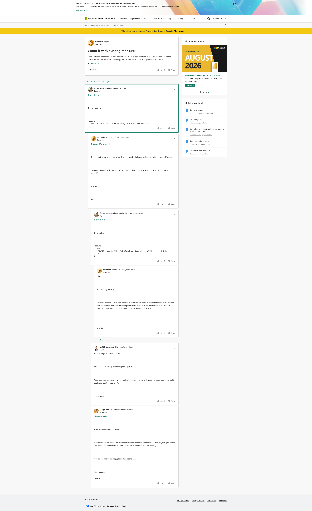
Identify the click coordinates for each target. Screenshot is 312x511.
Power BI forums (111, 25)
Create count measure (199, 141)
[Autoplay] (201, 92)
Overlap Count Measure (200, 150)
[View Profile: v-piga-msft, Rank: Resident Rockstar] (96, 411)
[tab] (203, 92)
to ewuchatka (138, 213)
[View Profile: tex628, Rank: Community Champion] (96, 348)
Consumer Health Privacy (116, 506)
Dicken (204, 123)
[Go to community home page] (100, 18)
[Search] (208, 18)
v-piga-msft (104, 409)
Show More (94, 63)
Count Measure (196, 110)
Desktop (121, 25)
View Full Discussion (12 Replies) (99, 82)
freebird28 (204, 154)
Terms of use (211, 501)
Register (216, 19)
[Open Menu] (225, 25)
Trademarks (223, 501)
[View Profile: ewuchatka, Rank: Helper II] (91, 43)
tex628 (102, 347)
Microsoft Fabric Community (94, 25)
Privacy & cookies (198, 501)
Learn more (179, 31)
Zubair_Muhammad (101, 88)
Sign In (223, 19)
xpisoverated (207, 135)
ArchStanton (208, 113)
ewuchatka (99, 41)
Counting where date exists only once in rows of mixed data (207, 130)
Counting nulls (196, 119)
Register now (81, 10)
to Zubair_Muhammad (120, 137)
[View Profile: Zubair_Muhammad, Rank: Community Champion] (90, 89)
